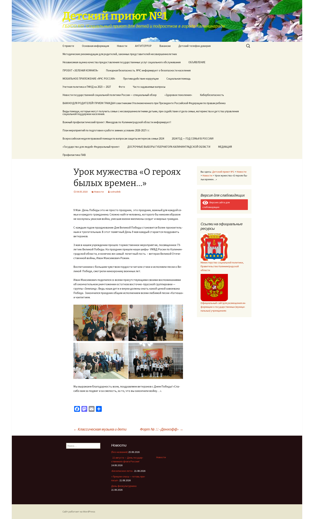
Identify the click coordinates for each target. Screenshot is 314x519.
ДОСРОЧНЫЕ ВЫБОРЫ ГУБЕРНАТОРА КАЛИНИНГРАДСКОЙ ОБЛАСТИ (168, 146)
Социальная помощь (178, 78)
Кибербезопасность (212, 95)
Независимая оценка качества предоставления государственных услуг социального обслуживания (122, 62)
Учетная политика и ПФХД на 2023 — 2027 (87, 86)
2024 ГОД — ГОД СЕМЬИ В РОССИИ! (193, 138)
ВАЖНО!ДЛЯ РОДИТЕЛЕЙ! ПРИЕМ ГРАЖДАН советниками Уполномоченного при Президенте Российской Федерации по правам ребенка (144, 103)
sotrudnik (115, 191)
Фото (122, 86)
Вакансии (165, 46)
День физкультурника (123, 486)
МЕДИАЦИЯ (225, 146)
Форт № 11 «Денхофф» (161, 429)
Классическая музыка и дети (99, 429)
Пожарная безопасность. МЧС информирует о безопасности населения (148, 70)
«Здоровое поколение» (178, 95)
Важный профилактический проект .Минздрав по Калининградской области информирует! (117, 122)
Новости (122, 46)
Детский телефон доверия (194, 46)
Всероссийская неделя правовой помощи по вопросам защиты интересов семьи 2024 (113, 138)
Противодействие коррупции (141, 78)
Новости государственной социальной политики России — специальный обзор (110, 95)
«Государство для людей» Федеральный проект (91, 146)
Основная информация (95, 46)
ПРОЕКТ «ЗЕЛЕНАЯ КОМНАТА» (80, 70)
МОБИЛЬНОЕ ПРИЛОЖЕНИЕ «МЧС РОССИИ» (89, 78)
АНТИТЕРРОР (143, 46)
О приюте (68, 46)
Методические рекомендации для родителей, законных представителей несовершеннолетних (120, 54)
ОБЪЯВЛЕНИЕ (196, 62)
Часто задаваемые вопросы (149, 86)
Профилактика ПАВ (74, 155)
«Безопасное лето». (122, 470)
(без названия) (119, 452)
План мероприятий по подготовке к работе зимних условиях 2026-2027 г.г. (106, 130)
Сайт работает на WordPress (79, 511)
